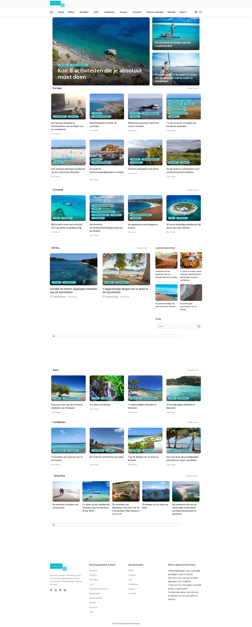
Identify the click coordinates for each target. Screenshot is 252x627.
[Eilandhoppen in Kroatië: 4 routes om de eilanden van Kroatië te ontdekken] (176, 69)
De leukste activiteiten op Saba (107, 456)
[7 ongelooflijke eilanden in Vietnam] (145, 388)
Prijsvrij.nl (93, 570)
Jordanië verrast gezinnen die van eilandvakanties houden (166, 274)
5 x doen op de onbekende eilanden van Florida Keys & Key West (96, 507)
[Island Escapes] (57, 4)
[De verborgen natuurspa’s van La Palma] (191, 292)
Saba (110, 450)
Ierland (135, 116)
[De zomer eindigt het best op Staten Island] (166, 292)
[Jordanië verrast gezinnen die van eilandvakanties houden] (166, 260)
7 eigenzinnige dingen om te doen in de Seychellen (125, 290)
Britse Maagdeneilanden (103, 212)
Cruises (92, 602)
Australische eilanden (102, 205)
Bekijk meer (193, 88)
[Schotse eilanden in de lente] (145, 152)
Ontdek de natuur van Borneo (183, 592)
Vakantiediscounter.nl (98, 589)
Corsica (174, 101)
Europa (63, 65)
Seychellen (98, 218)
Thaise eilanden (71, 398)
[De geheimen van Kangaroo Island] (145, 208)
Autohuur (93, 607)
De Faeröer (59, 116)
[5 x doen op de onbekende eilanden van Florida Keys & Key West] (96, 491)
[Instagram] (65, 590)
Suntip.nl (93, 575)
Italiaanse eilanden (101, 116)
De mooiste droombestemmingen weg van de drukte (106, 227)
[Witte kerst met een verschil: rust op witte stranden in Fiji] (68, 208)
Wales (184, 162)
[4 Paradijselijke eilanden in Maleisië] (183, 388)
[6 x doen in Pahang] (107, 388)
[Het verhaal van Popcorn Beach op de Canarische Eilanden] (68, 152)
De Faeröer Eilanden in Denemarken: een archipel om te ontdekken (67, 126)
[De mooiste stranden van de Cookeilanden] (176, 33)
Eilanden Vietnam (148, 398)
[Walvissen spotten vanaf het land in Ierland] (145, 106)
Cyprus (185, 101)
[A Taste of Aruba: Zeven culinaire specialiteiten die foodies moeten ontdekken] (191, 260)
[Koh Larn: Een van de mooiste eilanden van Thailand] (68, 388)
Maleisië (106, 398)
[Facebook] (51, 590)
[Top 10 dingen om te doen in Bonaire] (145, 441)
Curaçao (73, 450)
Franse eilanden (177, 107)
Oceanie (132, 593)
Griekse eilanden (79, 65)
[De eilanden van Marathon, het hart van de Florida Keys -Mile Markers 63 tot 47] (126, 491)
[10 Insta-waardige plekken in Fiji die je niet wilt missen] (183, 208)
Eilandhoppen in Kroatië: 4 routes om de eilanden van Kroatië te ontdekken (176, 78)
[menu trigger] (53, 12)
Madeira (174, 116)
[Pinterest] (60, 590)
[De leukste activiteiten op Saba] (107, 441)
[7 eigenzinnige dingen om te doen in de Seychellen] (126, 269)
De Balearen (175, 104)
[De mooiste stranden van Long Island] (66, 491)
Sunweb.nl (93, 580)
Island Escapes (67, 83)
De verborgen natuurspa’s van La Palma (188, 306)
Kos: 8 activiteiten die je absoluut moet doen (100, 73)
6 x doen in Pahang (100, 404)
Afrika (55, 247)
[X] (55, 590)
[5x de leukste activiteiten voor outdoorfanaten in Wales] (183, 152)
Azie (130, 580)
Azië (55, 370)
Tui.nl (91, 584)
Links (91, 612)
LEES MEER (137, 83)
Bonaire (135, 450)
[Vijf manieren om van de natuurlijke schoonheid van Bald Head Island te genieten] (186, 491)
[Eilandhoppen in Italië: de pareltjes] (107, 106)
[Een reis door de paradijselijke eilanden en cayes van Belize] (183, 441)
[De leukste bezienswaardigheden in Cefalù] (107, 152)
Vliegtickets (94, 593)
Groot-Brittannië (150, 113)
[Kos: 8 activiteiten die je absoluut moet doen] (101, 51)
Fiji (56, 218)
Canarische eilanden (63, 159)
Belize (96, 209)
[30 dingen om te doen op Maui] (156, 491)
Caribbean (59, 422)
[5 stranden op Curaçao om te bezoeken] (68, 441)
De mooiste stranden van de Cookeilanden (172, 44)
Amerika (59, 475)
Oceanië (58, 189)
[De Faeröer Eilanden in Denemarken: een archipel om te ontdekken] (68, 106)
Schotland (136, 162)
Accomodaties (95, 598)
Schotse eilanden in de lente (143, 168)
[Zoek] (200, 12)
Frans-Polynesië (100, 215)
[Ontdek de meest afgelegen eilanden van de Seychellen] (73, 269)
